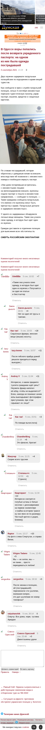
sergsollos (18, 579)
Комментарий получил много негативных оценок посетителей (20, 260)
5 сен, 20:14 (28, 614)
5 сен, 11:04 (27, 376)
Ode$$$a (16, 276)
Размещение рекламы (26, 720)
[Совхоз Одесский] (7, 634)
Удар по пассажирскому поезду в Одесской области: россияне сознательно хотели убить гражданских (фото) (16, 19)
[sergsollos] (5, 579)
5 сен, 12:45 (35, 553)
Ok (34, 727)
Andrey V (15, 376)
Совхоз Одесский (26, 633)
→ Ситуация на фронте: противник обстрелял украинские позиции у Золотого (21, 700)
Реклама (22, 45)
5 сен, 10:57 (29, 350)
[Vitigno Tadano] (5, 554)
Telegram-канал (24, 723)
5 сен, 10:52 (28, 276)
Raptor (11, 533)
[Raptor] (3, 533)
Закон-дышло (25, 308)
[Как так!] (4, 331)
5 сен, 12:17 (22, 533)
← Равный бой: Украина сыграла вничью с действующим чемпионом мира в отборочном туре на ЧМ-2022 (21, 690)
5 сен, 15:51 (30, 417)
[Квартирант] (6, 493)
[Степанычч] (9, 473)
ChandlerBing (23, 437)
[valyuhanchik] (3, 613)
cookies (25, 727)
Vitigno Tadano (20, 553)
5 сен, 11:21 (24, 456)
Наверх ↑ (16, 672)
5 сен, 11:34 (33, 493)
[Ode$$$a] (5, 276)
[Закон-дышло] (9, 309)
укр (36, 27)
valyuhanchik (14, 614)
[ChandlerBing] (7, 436)
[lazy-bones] (5, 351)
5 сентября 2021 (9, 70)
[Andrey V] (4, 379)
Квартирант (20, 493)
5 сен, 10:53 (26, 331)
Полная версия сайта (8, 720)
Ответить (16, 300)
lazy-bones (17, 350)
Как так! (14, 331)
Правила (5, 672)
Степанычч (23, 473)
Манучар (12, 456)
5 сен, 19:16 (31, 579)
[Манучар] (3, 456)
